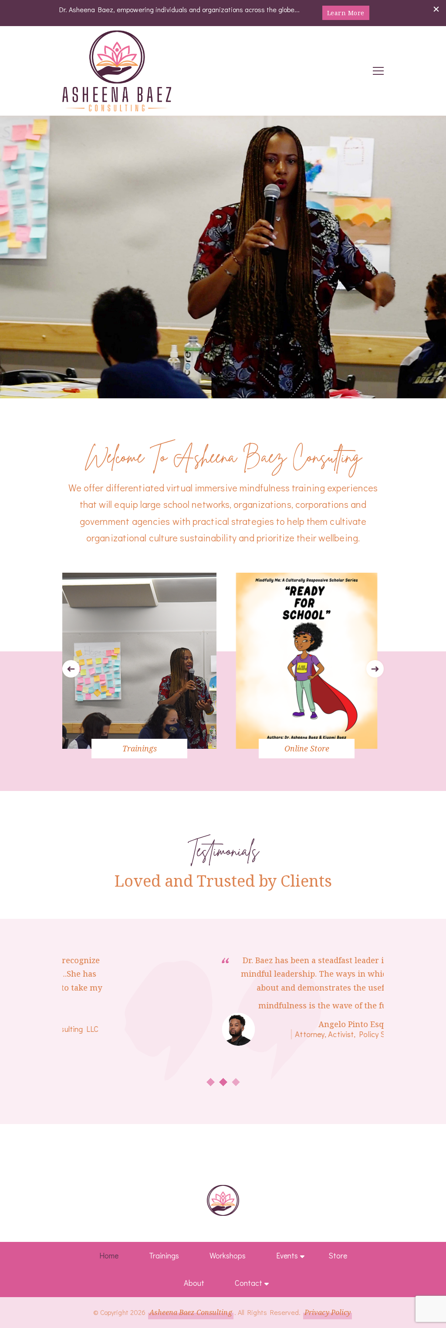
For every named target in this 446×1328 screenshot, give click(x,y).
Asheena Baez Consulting (190, 1312)
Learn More (346, 13)
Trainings (139, 748)
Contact (248, 1283)
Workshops (227, 1255)
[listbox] (223, 669)
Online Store (306, 748)
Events (287, 1255)
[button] (210, 1082)
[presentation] (71, 668)
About (194, 1283)
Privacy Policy (327, 1312)
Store (337, 1255)
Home (108, 1255)
